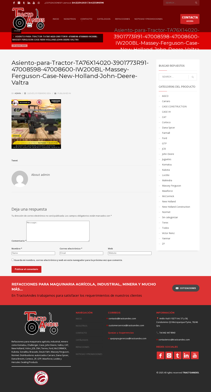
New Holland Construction (176, 206)
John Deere (168, 154)
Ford (164, 138)
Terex (165, 222)
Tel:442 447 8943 (167, 332)
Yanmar (166, 238)
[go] (196, 2)
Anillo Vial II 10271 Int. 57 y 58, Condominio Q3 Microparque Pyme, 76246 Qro (177, 322)
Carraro (166, 101)
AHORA (190, 19)
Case (41, 345)
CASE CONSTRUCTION (174, 106)
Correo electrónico (71, 248)
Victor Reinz (168, 233)
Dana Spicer (168, 127)
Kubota (166, 169)
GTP (164, 143)
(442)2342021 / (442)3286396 (88, 2)
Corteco (166, 122)
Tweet (15, 160)
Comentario (19, 240)
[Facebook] (14, 2)
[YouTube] (33, 2)
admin (18, 93)
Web (110, 248)
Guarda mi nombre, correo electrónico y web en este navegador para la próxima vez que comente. (68, 260)
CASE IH (166, 111)
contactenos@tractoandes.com (174, 339)
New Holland (169, 201)
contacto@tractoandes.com (121, 318)
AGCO (165, 95)
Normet (166, 212)
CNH (38, 348)
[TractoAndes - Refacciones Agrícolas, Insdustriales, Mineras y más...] (41, 323)
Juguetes (166, 159)
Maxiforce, (48, 358)
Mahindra (167, 180)
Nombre (17, 248)
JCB (164, 148)
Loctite (165, 175)
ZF (163, 243)
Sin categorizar (170, 217)
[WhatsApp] (38, 2)
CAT (164, 117)
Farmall (166, 132)
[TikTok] (23, 2)
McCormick (168, 196)
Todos (165, 227)
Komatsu (167, 164)
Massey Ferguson (171, 185)
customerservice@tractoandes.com (126, 325)
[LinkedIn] (28, 2)
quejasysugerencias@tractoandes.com (128, 338)
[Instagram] (18, 2)
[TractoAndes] (160, 355)
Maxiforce (167, 190)
